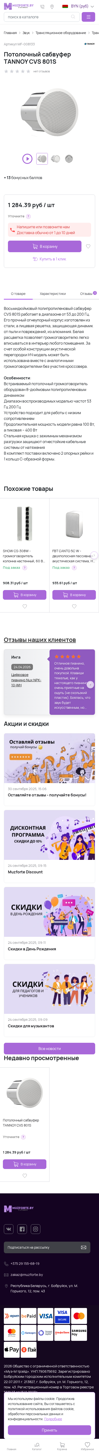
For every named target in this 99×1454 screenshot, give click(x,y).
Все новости (49, 1048)
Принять (49, 1430)
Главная (10, 32)
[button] (88, 17)
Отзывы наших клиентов (40, 639)
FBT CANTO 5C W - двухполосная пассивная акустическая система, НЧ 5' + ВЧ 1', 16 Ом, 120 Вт (73, 556)
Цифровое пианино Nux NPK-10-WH (26, 677)
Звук (26, 32)
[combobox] (42, 17)
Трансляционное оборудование (61, 32)
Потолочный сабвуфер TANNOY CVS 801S (21, 1122)
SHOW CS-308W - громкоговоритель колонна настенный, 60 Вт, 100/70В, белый (24, 556)
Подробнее (53, 1419)
